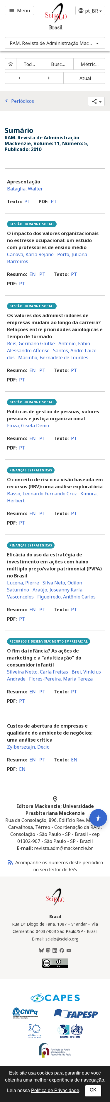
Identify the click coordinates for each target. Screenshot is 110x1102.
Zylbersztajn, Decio (28, 747)
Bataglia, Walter (25, 188)
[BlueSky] (41, 950)
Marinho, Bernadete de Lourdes (53, 357)
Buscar (59, 64)
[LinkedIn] (55, 950)
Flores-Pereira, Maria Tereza (61, 679)
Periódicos (18, 101)
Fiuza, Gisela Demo (28, 425)
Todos (30, 64)
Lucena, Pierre (23, 582)
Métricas (90, 64)
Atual (85, 78)
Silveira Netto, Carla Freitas (37, 672)
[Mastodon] (48, 950)
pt (27, 201)
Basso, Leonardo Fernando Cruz (42, 493)
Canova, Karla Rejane (30, 254)
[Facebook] (62, 950)
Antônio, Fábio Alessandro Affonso (48, 347)
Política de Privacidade (55, 1090)
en (32, 274)
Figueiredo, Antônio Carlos (66, 596)
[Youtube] (69, 950)
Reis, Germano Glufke (31, 343)
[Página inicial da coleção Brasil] (55, 905)
